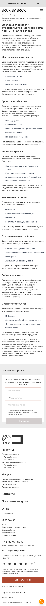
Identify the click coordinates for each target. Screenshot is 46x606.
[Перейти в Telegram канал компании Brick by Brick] (4, 564)
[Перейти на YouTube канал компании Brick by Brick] (15, 564)
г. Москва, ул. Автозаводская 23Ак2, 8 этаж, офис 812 (22, 556)
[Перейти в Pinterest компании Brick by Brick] (26, 564)
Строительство (9, 484)
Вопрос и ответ (9, 535)
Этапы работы (8, 530)
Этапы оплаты (8, 533)
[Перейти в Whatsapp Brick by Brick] (9, 564)
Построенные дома (15, 501)
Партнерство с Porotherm (13, 592)
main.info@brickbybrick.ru (13, 550)
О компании (7, 513)
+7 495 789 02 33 (13, 542)
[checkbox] (6, 411)
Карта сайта (7, 597)
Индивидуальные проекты (14, 462)
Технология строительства (14, 527)
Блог (4, 524)
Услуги (6, 474)
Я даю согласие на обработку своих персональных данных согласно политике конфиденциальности (22, 413)
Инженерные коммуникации (15, 482)
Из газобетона (10, 457)
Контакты (8, 493)
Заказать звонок (23, 580)
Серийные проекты (10, 454)
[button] (41, 10)
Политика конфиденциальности (16, 602)
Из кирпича (9, 459)
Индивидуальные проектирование (17, 479)
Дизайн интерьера (10, 487)
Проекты (8, 449)
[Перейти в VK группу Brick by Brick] (21, 564)
